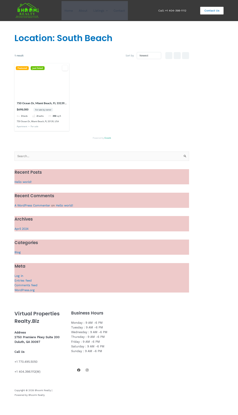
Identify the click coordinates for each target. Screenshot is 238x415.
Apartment (22, 126)
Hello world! (23, 182)
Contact (119, 10)
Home (68, 10)
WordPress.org (24, 290)
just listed (37, 68)
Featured (22, 68)
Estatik (108, 137)
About (83, 10)
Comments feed (25, 285)
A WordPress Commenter (32, 205)
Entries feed (23, 280)
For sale (34, 126)
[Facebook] (78, 370)
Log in (18, 276)
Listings (98, 10)
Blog (17, 252)
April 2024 (21, 228)
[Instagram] (87, 370)
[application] (106, 10)
